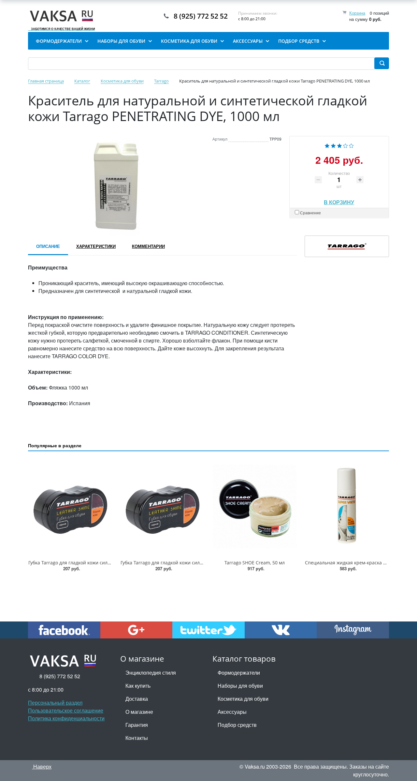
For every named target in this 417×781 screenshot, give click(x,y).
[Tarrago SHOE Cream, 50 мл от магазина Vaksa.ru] (254, 506)
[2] (333, 145)
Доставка (136, 698)
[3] (339, 145)
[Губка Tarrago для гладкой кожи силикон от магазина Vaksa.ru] (162, 506)
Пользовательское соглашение (65, 710)
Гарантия (136, 724)
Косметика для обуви (243, 698)
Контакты (136, 738)
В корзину (339, 200)
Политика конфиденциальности (66, 718)
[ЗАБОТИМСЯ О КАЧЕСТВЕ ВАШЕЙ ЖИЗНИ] (63, 16)
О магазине (139, 711)
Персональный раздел (55, 702)
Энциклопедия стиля (150, 672)
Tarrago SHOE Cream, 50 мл (254, 562)
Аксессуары (232, 711)
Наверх (41, 766)
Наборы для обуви (240, 685)
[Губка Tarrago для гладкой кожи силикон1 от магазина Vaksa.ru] (70, 506)
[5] (351, 145)
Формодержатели (239, 672)
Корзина (357, 13)
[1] (327, 145)
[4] (345, 145)
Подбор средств (237, 724)
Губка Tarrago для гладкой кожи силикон (165, 562)
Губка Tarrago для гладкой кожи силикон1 (74, 562)
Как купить (138, 685)
